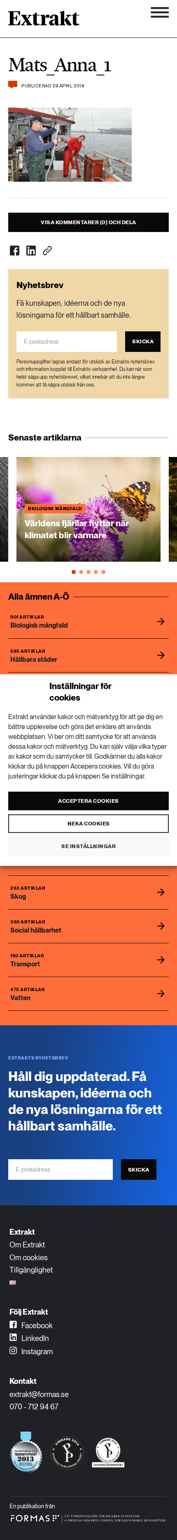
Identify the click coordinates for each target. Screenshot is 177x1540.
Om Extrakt (27, 1244)
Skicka (143, 341)
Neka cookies (89, 823)
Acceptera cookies (88, 801)
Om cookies (28, 1257)
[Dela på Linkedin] (31, 250)
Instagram (36, 1351)
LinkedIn (34, 1338)
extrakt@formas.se (39, 1394)
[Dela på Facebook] (14, 250)
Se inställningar (88, 846)
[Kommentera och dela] (12, 85)
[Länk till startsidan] (43, 21)
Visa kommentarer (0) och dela (88, 222)
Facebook (36, 1325)
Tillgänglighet (31, 1270)
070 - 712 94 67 (33, 1406)
